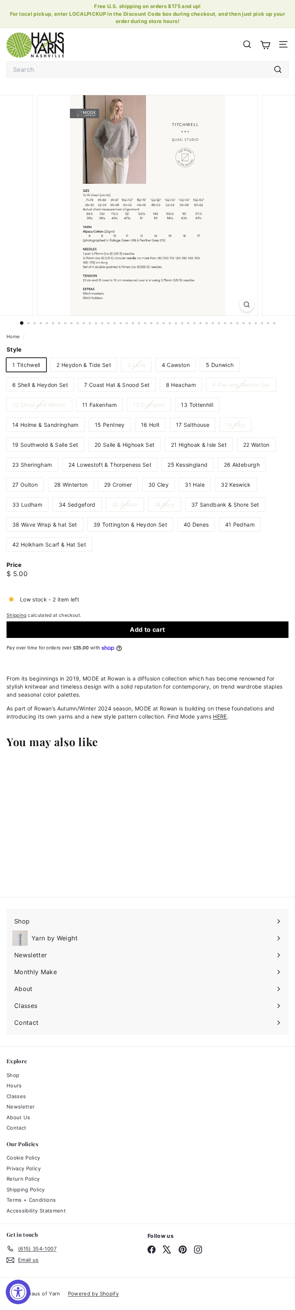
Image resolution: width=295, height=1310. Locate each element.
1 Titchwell (26, 365)
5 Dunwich (220, 365)
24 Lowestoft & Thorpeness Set (109, 464)
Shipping (17, 615)
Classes (16, 1096)
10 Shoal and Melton (42, 406)
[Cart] (265, 44)
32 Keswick (236, 484)
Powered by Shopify (93, 1293)
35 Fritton (128, 506)
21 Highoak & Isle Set (199, 444)
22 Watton (256, 444)
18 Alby (238, 426)
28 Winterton (71, 484)
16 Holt (150, 424)
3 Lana (139, 366)
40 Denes (196, 524)
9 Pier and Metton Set (243, 386)
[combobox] (147, 69)
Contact (16, 1128)
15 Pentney (110, 424)
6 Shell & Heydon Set (40, 385)
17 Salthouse (192, 424)
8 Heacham (181, 385)
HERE (220, 716)
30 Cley (158, 484)
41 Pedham (240, 524)
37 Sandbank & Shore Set (225, 504)
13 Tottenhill (197, 404)
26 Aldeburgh (242, 464)
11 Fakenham (99, 404)
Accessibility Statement (36, 1211)
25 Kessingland (187, 464)
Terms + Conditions (31, 1200)
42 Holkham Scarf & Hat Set (49, 544)
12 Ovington (152, 406)
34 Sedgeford (77, 504)
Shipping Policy (26, 1189)
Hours (14, 1085)
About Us (18, 1117)
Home (14, 336)
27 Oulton (25, 484)
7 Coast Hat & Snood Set (116, 385)
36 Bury (167, 506)
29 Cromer (118, 484)
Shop (13, 1075)
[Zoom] (247, 304)
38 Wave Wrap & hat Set (44, 524)
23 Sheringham (32, 464)
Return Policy (23, 1179)
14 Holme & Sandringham (45, 424)
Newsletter (21, 1107)
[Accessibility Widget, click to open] (18, 1292)
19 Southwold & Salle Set (45, 444)
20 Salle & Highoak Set (124, 444)
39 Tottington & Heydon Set (130, 524)
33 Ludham (27, 504)
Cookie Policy (23, 1158)
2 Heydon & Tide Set (83, 365)
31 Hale (194, 484)
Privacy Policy (24, 1168)
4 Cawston (176, 365)
